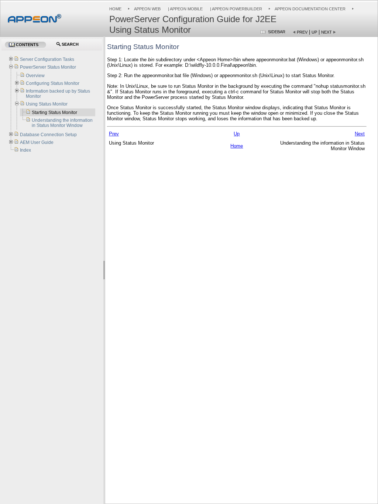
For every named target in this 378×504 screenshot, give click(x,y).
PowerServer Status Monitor (48, 67)
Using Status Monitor (47, 104)
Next (326, 32)
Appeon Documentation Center (310, 9)
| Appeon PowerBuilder (235, 9)
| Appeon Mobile (185, 9)
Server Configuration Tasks (47, 59)
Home (115, 9)
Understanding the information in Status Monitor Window (62, 123)
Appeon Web (147, 9)
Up (314, 32)
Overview (35, 75)
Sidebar (276, 32)
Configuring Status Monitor (52, 83)
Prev (302, 32)
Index (25, 150)
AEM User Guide (37, 142)
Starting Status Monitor (54, 112)
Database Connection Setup (48, 134)
